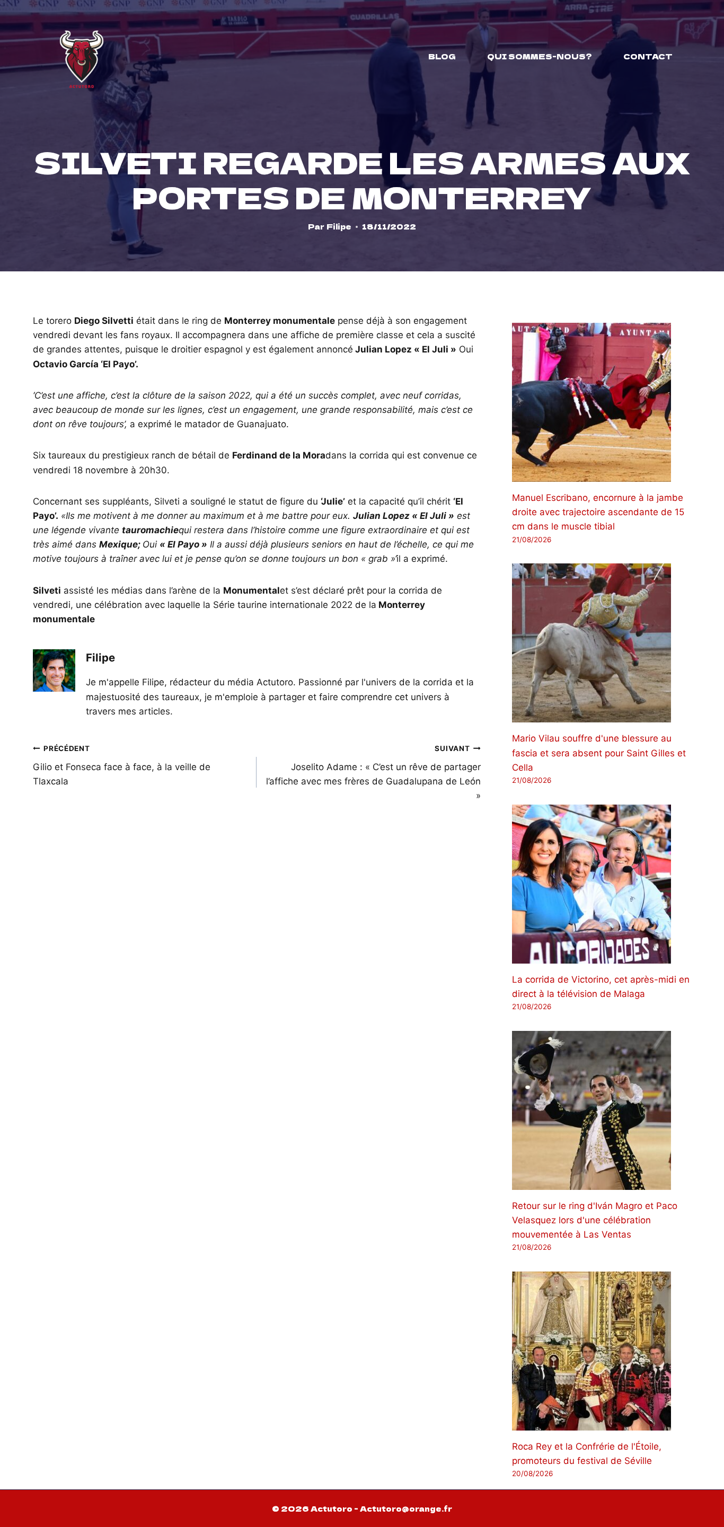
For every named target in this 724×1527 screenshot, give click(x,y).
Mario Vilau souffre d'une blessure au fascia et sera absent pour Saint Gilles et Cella (599, 752)
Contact (648, 56)
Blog (442, 56)
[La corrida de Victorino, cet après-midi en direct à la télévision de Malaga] (601, 884)
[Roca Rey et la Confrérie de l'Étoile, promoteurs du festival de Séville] (601, 1351)
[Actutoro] (81, 56)
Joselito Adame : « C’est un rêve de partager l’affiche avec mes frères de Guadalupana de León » (373, 772)
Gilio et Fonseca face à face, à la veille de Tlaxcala (121, 765)
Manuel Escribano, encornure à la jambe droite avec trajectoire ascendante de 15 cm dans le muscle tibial (598, 512)
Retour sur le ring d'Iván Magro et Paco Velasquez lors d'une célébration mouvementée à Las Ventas (594, 1220)
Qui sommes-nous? (539, 56)
